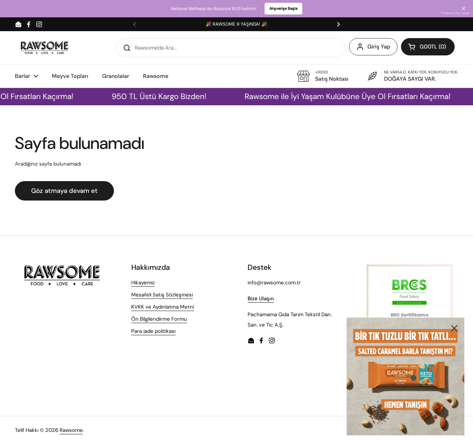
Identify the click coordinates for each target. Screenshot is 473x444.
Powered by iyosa (455, 13)
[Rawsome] (44, 47)
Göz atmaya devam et (64, 190)
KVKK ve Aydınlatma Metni (162, 306)
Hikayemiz (143, 282)
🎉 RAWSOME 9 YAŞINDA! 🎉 (236, 24)
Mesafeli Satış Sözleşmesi (162, 294)
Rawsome (71, 430)
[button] (428, 46)
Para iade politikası (153, 331)
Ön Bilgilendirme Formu (159, 319)
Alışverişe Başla (283, 8)
